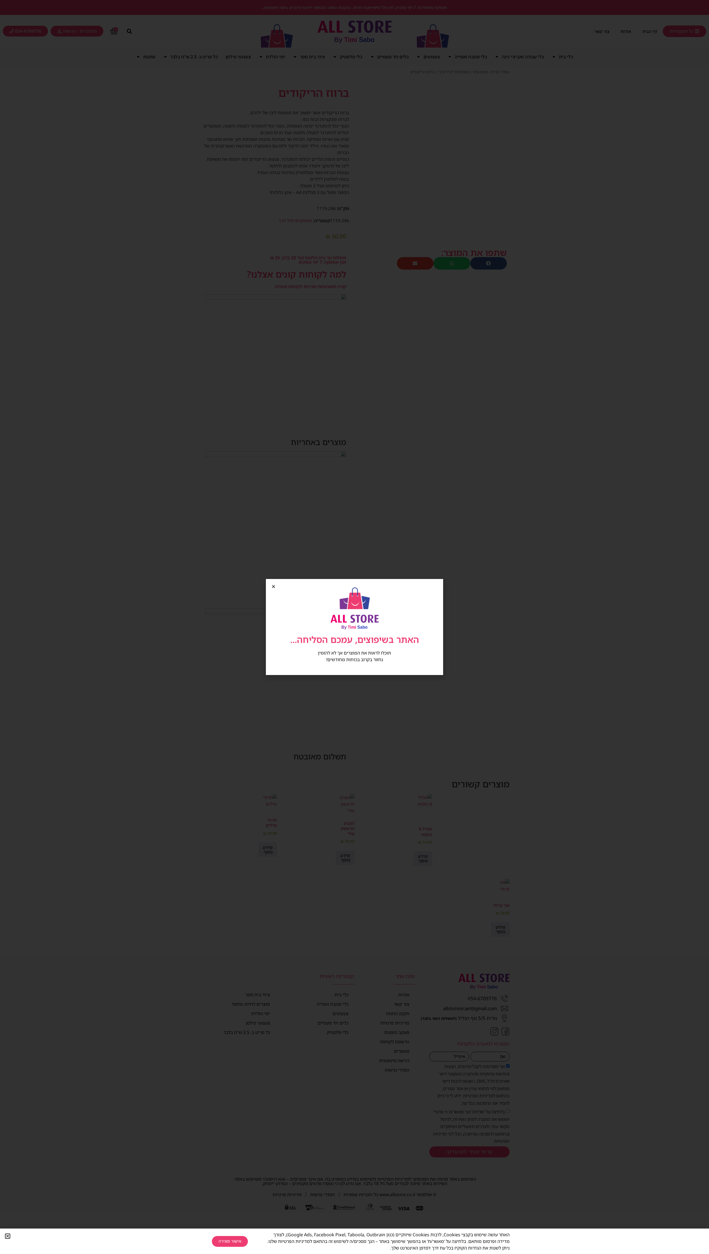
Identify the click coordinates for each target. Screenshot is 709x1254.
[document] (354, 627)
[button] (273, 587)
